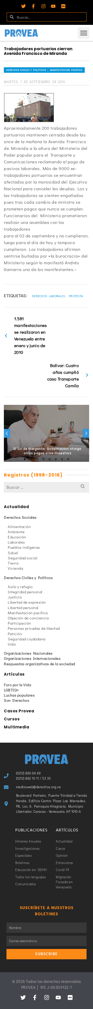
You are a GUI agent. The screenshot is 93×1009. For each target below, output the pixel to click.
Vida (12, 644)
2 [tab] (31, 459)
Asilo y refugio (20, 586)
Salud (13, 552)
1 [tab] (24, 459)
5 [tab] (49, 459)
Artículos (14, 674)
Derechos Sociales (20, 517)
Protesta (76, 296)
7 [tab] (62, 459)
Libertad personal (23, 607)
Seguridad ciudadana (26, 638)
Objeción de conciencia (28, 617)
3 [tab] (37, 459)
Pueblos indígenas (24, 547)
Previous (7, 433)
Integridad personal (25, 591)
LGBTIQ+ (11, 689)
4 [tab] (43, 459)
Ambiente (16, 531)
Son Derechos (16, 700)
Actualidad (16, 506)
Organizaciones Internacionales (32, 658)
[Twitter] (23, 6)
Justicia (14, 596)
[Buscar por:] (46, 487)
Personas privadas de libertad (34, 628)
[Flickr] (63, 6)
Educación (17, 536)
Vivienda (15, 568)
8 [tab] (68, 459)
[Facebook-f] (33, 6)
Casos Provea (19, 711)
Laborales (16, 542)
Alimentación (19, 526)
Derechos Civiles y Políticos (28, 577)
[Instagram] (43, 6)
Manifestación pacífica (28, 612)
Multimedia (16, 727)
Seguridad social (22, 557)
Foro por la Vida (17, 684)
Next (86, 433)
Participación (19, 623)
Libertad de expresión (27, 602)
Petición (15, 633)
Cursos (12, 719)
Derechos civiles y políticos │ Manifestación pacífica (44, 70)
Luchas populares (19, 695)
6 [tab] (55, 459)
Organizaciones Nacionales (28, 653)
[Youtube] (53, 6)
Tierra (13, 563)
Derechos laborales (48, 296)
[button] (83, 33)
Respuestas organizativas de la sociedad (39, 663)
